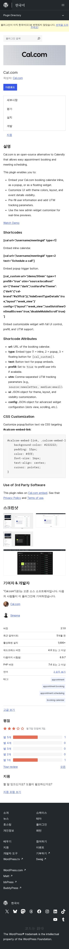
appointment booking (53, 686)
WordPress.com (14, 870)
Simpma (15, 615)
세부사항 (12, 100)
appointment (58, 679)
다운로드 (10, 87)
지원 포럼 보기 (12, 792)
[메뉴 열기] (63, 5)
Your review (10, 766)
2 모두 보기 (60, 671)
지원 (9, 135)
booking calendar (55, 700)
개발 (9, 126)
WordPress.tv (13, 859)
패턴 (39, 830)
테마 (39, 818)
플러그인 (41, 824)
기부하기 (43, 853)
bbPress (10, 882)
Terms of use (35, 498)
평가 (9, 109)
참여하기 (41, 841)
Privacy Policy (12, 498)
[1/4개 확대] (28, 517)
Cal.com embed (37, 493)
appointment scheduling (52, 693)
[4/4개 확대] (61, 553)
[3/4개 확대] (28, 536)
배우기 (7, 841)
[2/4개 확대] (61, 517)
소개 (6, 812)
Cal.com (18, 78)
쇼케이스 (41, 812)
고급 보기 (9, 709)
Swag (41, 859)
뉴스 (6, 818)
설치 (9, 117)
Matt (8, 876)
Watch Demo (11, 223)
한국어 (15, 903)
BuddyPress (12, 888)
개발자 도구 (10, 853)
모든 (63, 766)
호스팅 (7, 824)
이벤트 (40, 847)
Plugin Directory (12, 15)
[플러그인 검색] (39, 38)
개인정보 (8, 830)
